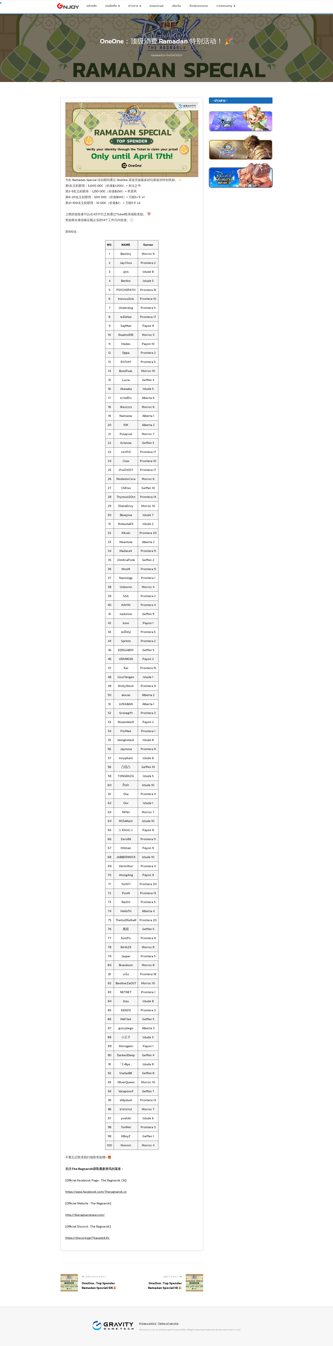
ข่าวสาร (133, 6)
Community (224, 6)
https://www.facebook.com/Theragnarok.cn (96, 1191)
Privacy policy (147, 1323)
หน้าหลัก (92, 6)
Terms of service (168, 1323)
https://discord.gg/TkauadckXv (87, 1237)
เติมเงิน (176, 6)
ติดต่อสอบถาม (198, 6)
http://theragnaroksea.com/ (85, 1214)
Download (156, 6)
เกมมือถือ (111, 6)
